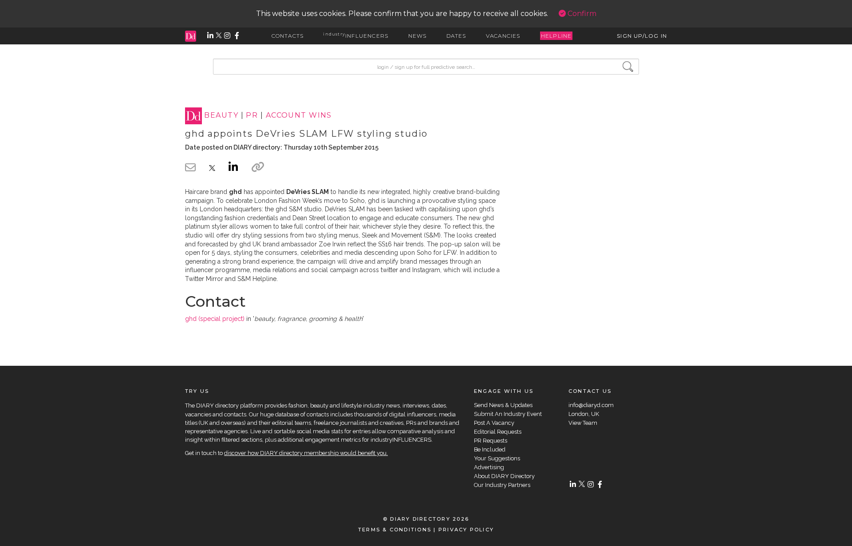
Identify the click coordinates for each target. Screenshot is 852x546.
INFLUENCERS (355, 35)
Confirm (581, 13)
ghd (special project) (215, 318)
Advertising (489, 467)
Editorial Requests (497, 431)
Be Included (489, 449)
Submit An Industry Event (508, 414)
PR (252, 115)
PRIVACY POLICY (466, 529)
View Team (582, 422)
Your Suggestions (497, 458)
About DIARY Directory (504, 476)
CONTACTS (288, 35)
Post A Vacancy (494, 422)
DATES (456, 35)
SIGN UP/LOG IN (642, 35)
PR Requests (490, 440)
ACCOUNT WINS (299, 115)
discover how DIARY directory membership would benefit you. (306, 453)
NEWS (417, 35)
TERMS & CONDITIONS (394, 529)
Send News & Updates (503, 405)
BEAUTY (221, 115)
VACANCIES (503, 35)
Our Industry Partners (502, 485)
